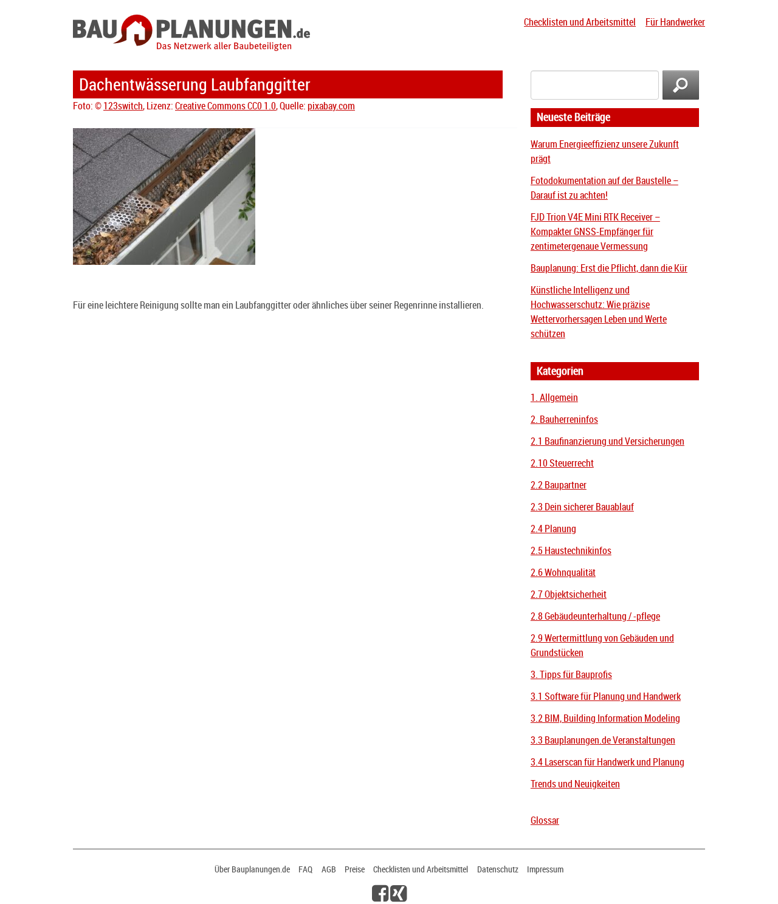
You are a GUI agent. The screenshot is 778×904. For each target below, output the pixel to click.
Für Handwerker (675, 22)
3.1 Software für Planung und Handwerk (606, 696)
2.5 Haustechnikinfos (571, 550)
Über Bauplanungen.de (252, 869)
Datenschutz (497, 869)
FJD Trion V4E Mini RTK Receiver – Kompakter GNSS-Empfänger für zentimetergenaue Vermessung (595, 231)
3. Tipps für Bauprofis (571, 674)
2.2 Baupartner (559, 484)
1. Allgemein (554, 397)
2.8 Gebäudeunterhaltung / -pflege (595, 616)
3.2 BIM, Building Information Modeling (605, 718)
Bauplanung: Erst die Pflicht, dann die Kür (609, 268)
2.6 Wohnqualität (563, 572)
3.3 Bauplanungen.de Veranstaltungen (603, 740)
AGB (329, 869)
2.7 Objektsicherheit (569, 594)
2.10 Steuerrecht (562, 463)
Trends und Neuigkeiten (575, 783)
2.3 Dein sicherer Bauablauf (582, 506)
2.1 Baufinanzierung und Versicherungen (607, 441)
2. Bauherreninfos (564, 419)
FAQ (305, 869)
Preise (355, 869)
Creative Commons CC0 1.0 (225, 105)
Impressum (545, 869)
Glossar (545, 820)
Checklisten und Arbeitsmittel (580, 22)
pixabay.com (331, 105)
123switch (123, 105)
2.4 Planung (553, 528)
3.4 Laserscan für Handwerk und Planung (607, 762)
